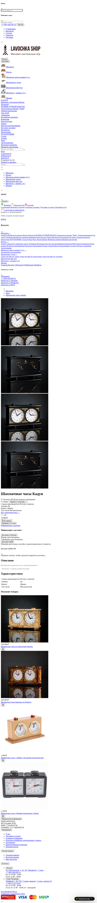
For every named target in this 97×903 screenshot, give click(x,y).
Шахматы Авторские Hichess (17, 235)
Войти (3, 219)
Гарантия (9, 35)
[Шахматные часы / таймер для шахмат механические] (24, 753)
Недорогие (86, 237)
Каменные (32, 237)
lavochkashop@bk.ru (9, 892)
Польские (31, 235)
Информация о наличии (10, 526)
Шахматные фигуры (14, 181)
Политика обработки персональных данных (23, 840)
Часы (35, 239)
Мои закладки (11, 859)
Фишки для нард (70, 246)
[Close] (2, 20)
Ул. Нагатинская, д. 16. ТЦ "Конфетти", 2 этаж (24, 870)
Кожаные (68, 244)
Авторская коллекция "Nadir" (67, 235)
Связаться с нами (8, 894)
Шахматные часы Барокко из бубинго (16, 702)
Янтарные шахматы (55, 239)
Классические (41, 237)
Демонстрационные (85, 235)
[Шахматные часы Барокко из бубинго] (24, 697)
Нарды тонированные (17, 246)
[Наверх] (2, 901)
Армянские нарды (22, 244)
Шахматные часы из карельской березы (17, 647)
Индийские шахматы (21, 237)
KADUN (4, 235)
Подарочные (37, 246)
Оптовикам (10, 842)
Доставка (9, 37)
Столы (24, 239)
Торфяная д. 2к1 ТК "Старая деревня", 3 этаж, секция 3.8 (29, 881)
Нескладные (5, 239)
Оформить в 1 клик (9, 523)
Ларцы (49, 237)
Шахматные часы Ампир (16, 295)
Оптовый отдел (61, 207)
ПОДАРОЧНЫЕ (16, 239)
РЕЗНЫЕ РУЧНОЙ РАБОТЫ (46, 235)
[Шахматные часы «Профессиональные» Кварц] (24, 809)
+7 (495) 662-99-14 (13, 872)
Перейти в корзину (8, 162)
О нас (8, 834)
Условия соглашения (14, 838)
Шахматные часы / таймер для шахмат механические (22, 758)
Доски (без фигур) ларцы (10, 256)
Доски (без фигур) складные (52, 256)
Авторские (11, 244)
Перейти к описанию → (18, 502)
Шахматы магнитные (69, 239)
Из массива (53, 244)
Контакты (10, 31)
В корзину (7, 521)
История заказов (12, 857)
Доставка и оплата (47, 207)
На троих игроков (75, 237)
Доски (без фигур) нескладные (31, 256)
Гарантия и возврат (32, 207)
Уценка (30, 239)
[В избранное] (2, 515)
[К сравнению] (5, 515)
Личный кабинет (12, 855)
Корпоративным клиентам (16, 845)
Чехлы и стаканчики (84, 246)
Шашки (9, 186)
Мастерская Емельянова (60, 237)
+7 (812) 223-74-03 (13, 883)
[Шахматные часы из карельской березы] (24, 642)
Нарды (8, 175)
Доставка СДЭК (7, 542)
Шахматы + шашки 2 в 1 (15, 184)
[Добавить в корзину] (3, 649)
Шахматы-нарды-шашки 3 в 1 (18, 177)
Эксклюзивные (42, 239)
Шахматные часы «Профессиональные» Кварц (20, 813)
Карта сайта (20, 894)
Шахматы (9, 173)
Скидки (9, 33)
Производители (12, 847)
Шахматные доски (13, 179)
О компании (11, 29)
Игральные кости (43, 244)
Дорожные (9, 237)
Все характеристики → (10, 513)
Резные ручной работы (50, 246)
